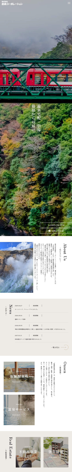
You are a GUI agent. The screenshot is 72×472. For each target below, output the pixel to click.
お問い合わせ (57, 230)
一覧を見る (55, 347)
